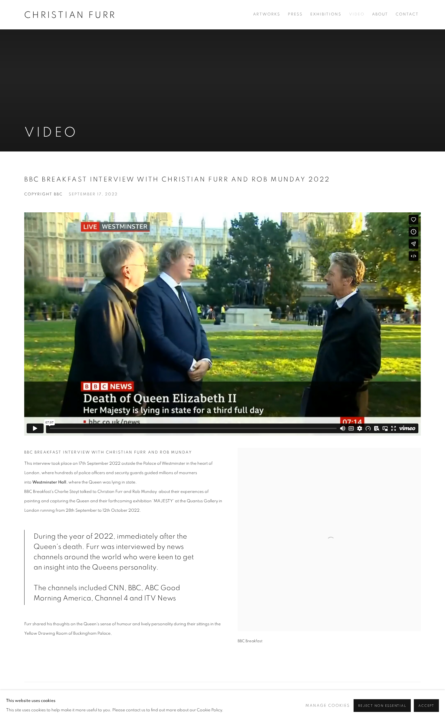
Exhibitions (325, 14)
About (380, 14)
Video (356, 14)
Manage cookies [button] (327, 706)
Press (295, 14)
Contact (407, 14)
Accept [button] (426, 705)
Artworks (266, 14)
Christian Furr (70, 15)
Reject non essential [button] (382, 705)
